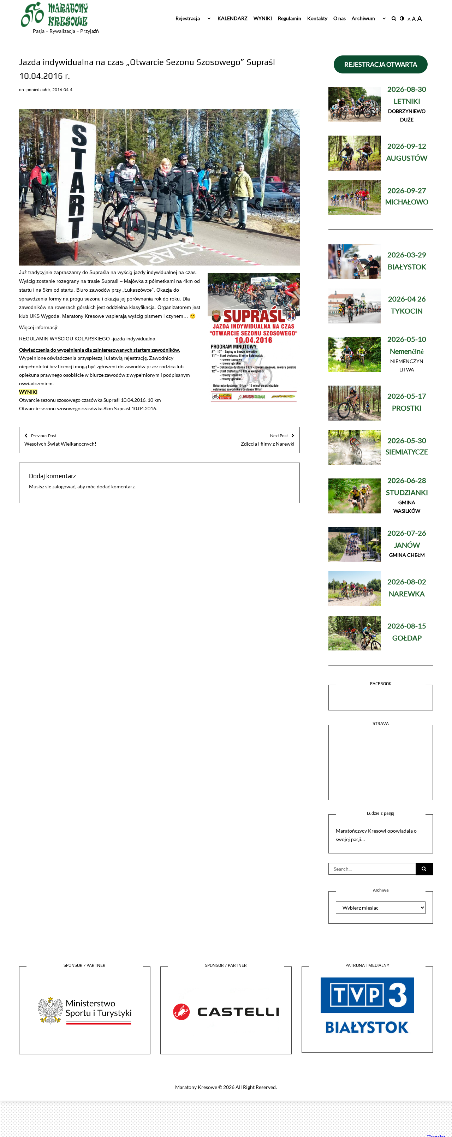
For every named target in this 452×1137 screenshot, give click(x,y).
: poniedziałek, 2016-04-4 (48, 89)
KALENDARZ (233, 18)
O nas (339, 18)
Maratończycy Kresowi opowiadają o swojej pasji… (376, 835)
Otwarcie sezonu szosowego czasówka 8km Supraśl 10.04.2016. (88, 408)
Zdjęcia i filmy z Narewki (268, 439)
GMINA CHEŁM (406, 544)
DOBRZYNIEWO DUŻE (406, 105)
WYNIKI (263, 18)
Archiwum (363, 18)
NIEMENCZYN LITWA (406, 355)
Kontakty (317, 18)
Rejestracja (188, 18)
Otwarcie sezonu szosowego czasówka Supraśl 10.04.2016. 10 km (90, 400)
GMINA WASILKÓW (407, 496)
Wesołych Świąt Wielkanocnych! (60, 439)
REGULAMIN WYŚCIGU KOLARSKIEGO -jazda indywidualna (87, 338)
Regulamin (289, 18)
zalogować (63, 486)
